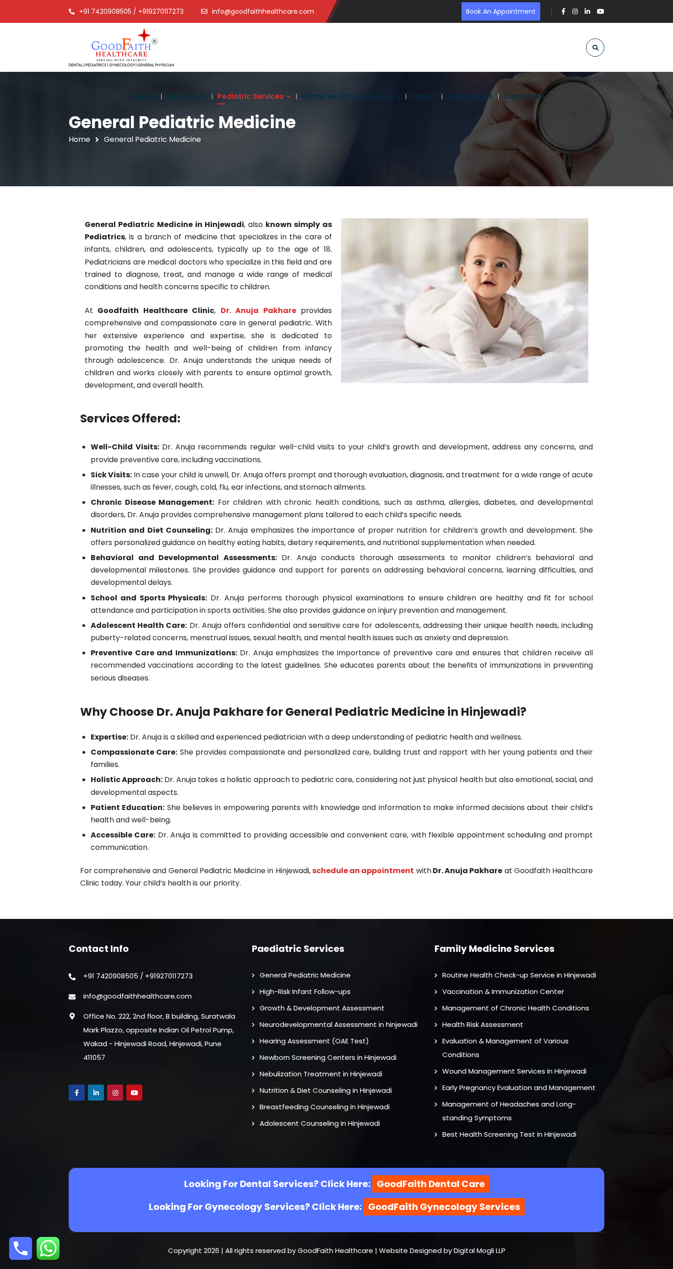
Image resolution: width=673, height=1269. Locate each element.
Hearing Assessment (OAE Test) (314, 1041)
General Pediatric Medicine (305, 975)
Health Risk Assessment (482, 1024)
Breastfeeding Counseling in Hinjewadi (325, 1107)
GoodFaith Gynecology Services (444, 1206)
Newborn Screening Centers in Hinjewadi (328, 1057)
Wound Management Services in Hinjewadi (514, 1071)
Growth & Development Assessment (322, 1008)
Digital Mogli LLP (479, 1250)
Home (79, 139)
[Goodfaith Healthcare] (121, 47)
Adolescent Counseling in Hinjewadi (320, 1123)
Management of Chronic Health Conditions (515, 1008)
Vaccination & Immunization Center (503, 991)
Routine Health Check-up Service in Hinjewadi (519, 975)
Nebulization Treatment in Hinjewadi (321, 1074)
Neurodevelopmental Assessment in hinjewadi (339, 1024)
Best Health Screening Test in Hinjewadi (509, 1134)
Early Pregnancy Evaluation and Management (519, 1087)
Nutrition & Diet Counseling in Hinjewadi (326, 1090)
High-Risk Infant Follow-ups (305, 991)
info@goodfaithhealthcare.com (137, 996)
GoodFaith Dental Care (431, 1183)
